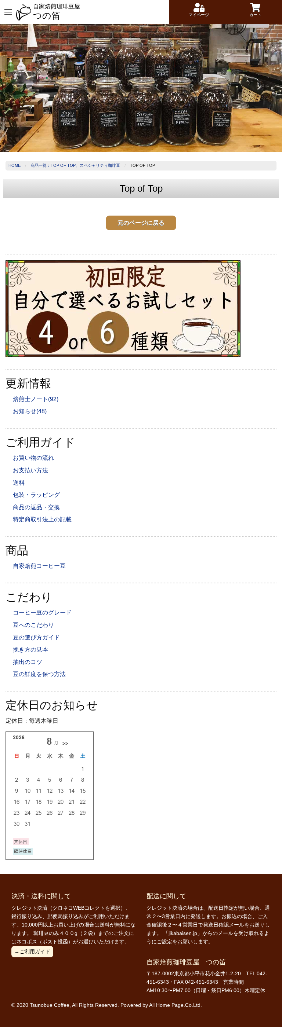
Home (14, 165)
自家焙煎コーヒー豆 (39, 566)
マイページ (199, 14)
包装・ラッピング (36, 495)
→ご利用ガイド (32, 951)
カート (255, 14)
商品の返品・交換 (36, 507)
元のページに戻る (141, 223)
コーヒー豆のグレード (42, 612)
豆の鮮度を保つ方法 (39, 674)
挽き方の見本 (30, 649)
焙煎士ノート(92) (35, 399)
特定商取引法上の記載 (42, 519)
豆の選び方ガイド (36, 637)
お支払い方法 (30, 470)
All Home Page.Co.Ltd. (175, 1005)
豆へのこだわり (33, 625)
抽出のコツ (27, 662)
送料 (19, 483)
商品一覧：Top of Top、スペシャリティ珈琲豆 (75, 165)
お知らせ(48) (30, 411)
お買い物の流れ (33, 458)
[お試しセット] (123, 308)
